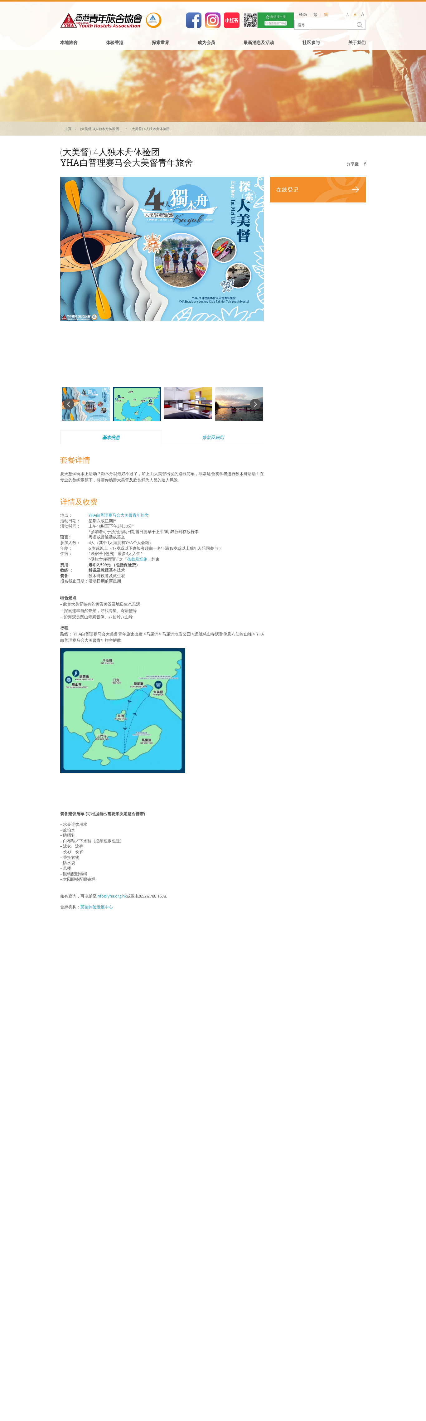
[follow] (212, 19)
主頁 (68, 128)
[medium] (355, 15)
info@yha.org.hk (112, 896)
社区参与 (311, 42)
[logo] (111, 20)
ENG (303, 14)
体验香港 (114, 42)
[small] (347, 15)
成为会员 (206, 42)
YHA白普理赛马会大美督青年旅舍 (119, 515)
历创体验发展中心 (96, 907)
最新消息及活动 (259, 42)
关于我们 (357, 42)
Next (255, 404)
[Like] (193, 19)
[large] (362, 15)
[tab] (111, 437)
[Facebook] (365, 164)
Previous (68, 404)
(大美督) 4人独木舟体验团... (101, 128)
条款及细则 (137, 559)
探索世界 (160, 42)
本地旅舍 (69, 42)
